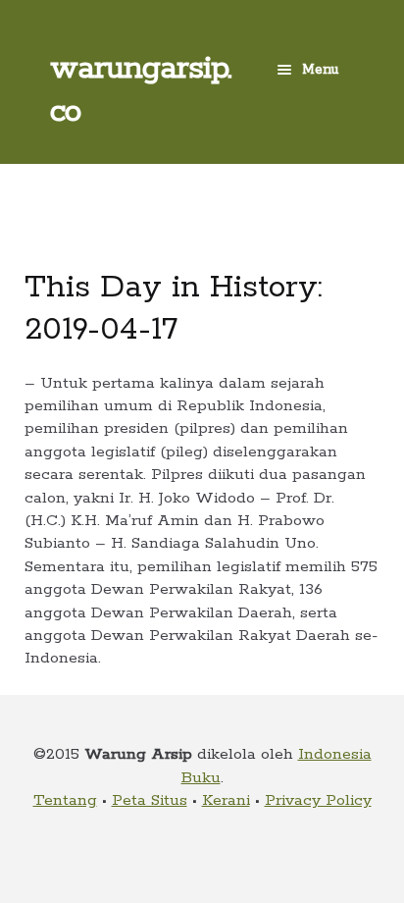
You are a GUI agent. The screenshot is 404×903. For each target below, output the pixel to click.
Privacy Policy (318, 800)
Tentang (65, 800)
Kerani (226, 800)
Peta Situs (149, 800)
